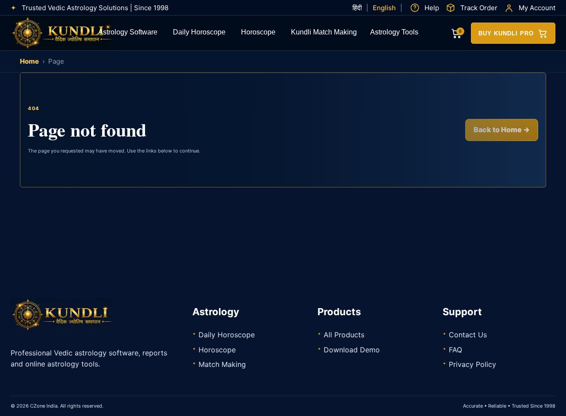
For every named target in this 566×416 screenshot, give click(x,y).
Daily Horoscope (199, 33)
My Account (537, 8)
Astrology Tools (394, 33)
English (384, 7)
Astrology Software (127, 33)
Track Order (478, 8)
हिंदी (357, 7)
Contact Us (468, 334)
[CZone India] (77, 33)
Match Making (222, 364)
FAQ (455, 349)
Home (29, 61)
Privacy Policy (472, 364)
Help (431, 8)
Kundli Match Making (324, 33)
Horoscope (258, 33)
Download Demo (352, 349)
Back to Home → (502, 129)
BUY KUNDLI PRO (506, 33)
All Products (344, 334)
